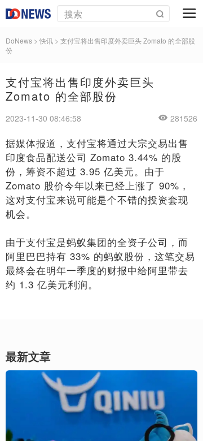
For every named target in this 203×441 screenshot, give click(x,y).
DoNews (19, 40)
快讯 (46, 40)
